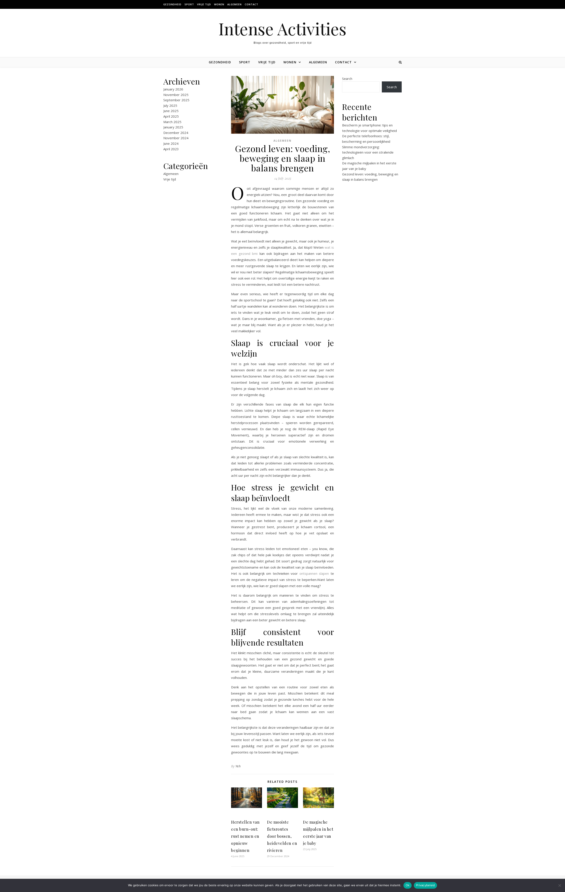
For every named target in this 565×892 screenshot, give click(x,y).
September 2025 (176, 100)
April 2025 (171, 116)
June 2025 (171, 111)
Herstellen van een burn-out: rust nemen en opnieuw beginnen (245, 836)
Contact (251, 4)
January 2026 (173, 89)
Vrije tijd (204, 4)
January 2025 (173, 127)
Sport (189, 4)
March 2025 (172, 122)
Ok (408, 885)
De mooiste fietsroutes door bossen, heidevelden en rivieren (282, 836)
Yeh (238, 766)
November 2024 (175, 138)
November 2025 (175, 94)
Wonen (219, 4)
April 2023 (171, 149)
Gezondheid (172, 4)
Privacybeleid (425, 885)
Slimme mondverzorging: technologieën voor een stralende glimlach (368, 152)
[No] (559, 885)
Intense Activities (282, 28)
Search (347, 78)
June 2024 (171, 143)
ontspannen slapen (314, 573)
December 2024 (175, 132)
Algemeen (234, 4)
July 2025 (170, 105)
